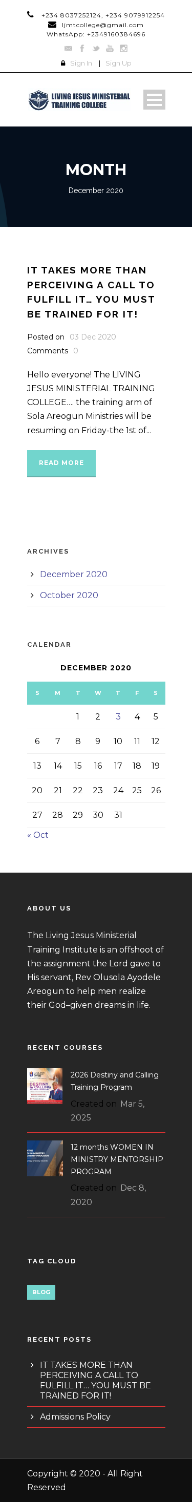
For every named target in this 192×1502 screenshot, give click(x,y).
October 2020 (69, 595)
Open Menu (154, 100)
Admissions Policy (75, 1417)
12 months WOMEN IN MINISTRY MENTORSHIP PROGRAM (117, 1159)
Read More (61, 463)
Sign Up (118, 63)
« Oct (38, 835)
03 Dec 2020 (93, 337)
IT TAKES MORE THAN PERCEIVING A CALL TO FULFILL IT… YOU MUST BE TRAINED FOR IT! (95, 1380)
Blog (41, 1292)
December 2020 (74, 574)
